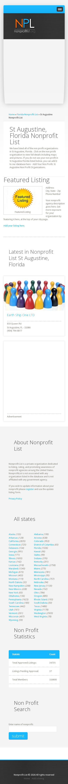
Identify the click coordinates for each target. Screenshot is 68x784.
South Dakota (40, 602)
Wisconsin (14, 616)
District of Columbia (44, 544)
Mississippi (39, 575)
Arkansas (13, 537)
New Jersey (39, 585)
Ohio (36, 592)
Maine (37, 568)
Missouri (13, 575)
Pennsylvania (15, 599)
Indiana (38, 558)
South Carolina (16, 602)
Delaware (13, 548)
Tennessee (14, 606)
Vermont (13, 613)
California (13, 541)
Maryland (13, 568)
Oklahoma (14, 596)
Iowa (11, 555)
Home (12, 114)
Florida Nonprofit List (27, 114)
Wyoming (13, 620)
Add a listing (38, 778)
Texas (37, 606)
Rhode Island (40, 599)
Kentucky (38, 561)
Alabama (38, 534)
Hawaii (37, 551)
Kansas (12, 561)
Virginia (37, 609)
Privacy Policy (15, 498)
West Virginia (40, 616)
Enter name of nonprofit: (21, 724)
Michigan (13, 572)
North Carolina (41, 579)
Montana (13, 579)
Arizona (38, 537)
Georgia (13, 551)
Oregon (38, 596)
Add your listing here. (14, 225)
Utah (11, 609)
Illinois (12, 558)
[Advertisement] (34, 75)
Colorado (39, 541)
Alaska (12, 534)
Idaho (37, 555)
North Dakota (15, 582)
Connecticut (14, 544)
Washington (40, 613)
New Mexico (15, 589)
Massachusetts (41, 565)
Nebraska (39, 582)
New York (13, 592)
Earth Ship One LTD (21, 315)
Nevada (38, 589)
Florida (37, 548)
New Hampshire (17, 585)
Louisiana (13, 565)
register (30, 489)
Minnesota (39, 572)
